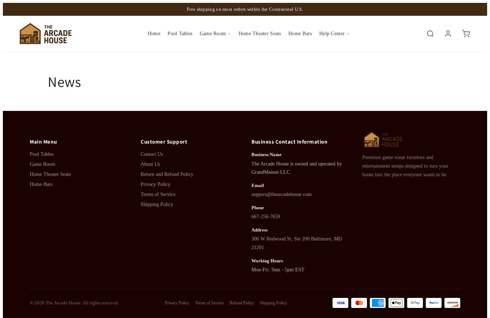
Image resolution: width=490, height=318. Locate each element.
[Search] (430, 33)
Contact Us (152, 154)
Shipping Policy (157, 204)
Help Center (332, 33)
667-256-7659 (265, 216)
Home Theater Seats (260, 33)
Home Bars (300, 33)
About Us (150, 164)
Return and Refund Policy (167, 174)
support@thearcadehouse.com (281, 194)
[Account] (448, 33)
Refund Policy (242, 302)
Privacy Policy (155, 184)
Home (154, 33)
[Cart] (466, 33)
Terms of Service (158, 194)
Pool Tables (180, 33)
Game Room (213, 33)
